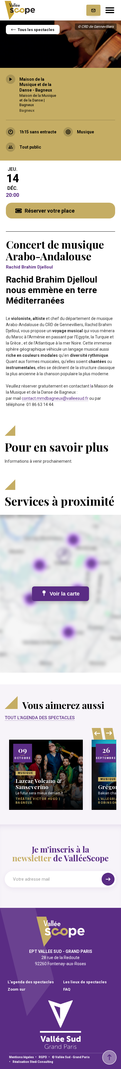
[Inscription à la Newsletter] (93, 10)
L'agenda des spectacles (31, 982)
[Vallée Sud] (60, 1047)
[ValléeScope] (20, 10)
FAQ (66, 989)
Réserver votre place (50, 211)
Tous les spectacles (36, 29)
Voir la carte (65, 594)
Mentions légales (21, 1057)
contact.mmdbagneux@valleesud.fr (55, 398)
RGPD (43, 1057)
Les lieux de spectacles (85, 982)
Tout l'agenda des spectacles (40, 717)
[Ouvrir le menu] (109, 10)
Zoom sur (17, 989)
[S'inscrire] (108, 879)
